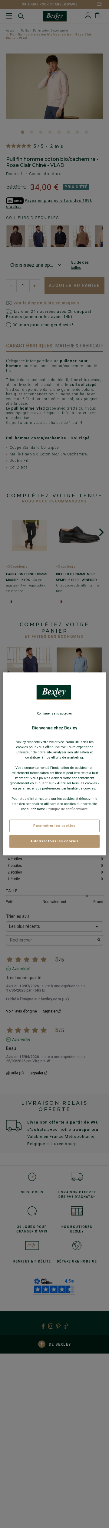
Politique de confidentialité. (67, 809)
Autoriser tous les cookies (55, 841)
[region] (54, 763)
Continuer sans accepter (54, 713)
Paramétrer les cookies (54, 825)
